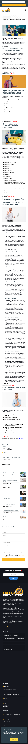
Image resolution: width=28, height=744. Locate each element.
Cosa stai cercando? (13, 571)
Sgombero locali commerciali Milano (12, 646)
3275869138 (11, 73)
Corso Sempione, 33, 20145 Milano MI (11, 694)
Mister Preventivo (14, 19)
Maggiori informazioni (14, 736)
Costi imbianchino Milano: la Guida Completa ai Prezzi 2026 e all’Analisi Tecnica (14, 639)
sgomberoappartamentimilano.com (15, 626)
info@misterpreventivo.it (8, 699)
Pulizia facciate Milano (9, 643)
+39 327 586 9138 (6, 459)
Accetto (14, 739)
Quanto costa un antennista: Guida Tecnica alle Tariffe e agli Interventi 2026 (13, 634)
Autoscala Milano (8, 649)
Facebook (21, 438)
